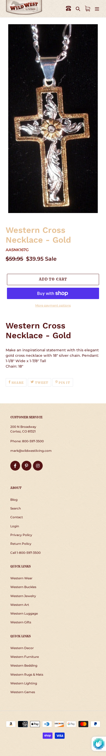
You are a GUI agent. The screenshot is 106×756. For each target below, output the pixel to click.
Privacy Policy (21, 535)
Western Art (19, 605)
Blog (13, 500)
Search (15, 508)
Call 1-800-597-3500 (25, 553)
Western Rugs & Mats (26, 674)
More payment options (53, 305)
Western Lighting (23, 683)
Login (14, 526)
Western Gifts (20, 622)
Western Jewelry (23, 596)
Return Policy (20, 544)
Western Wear (21, 578)
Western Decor (22, 648)
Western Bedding (23, 665)
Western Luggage (24, 613)
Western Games (22, 692)
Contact (16, 517)
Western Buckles (23, 587)
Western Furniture (24, 657)
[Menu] (97, 8)
